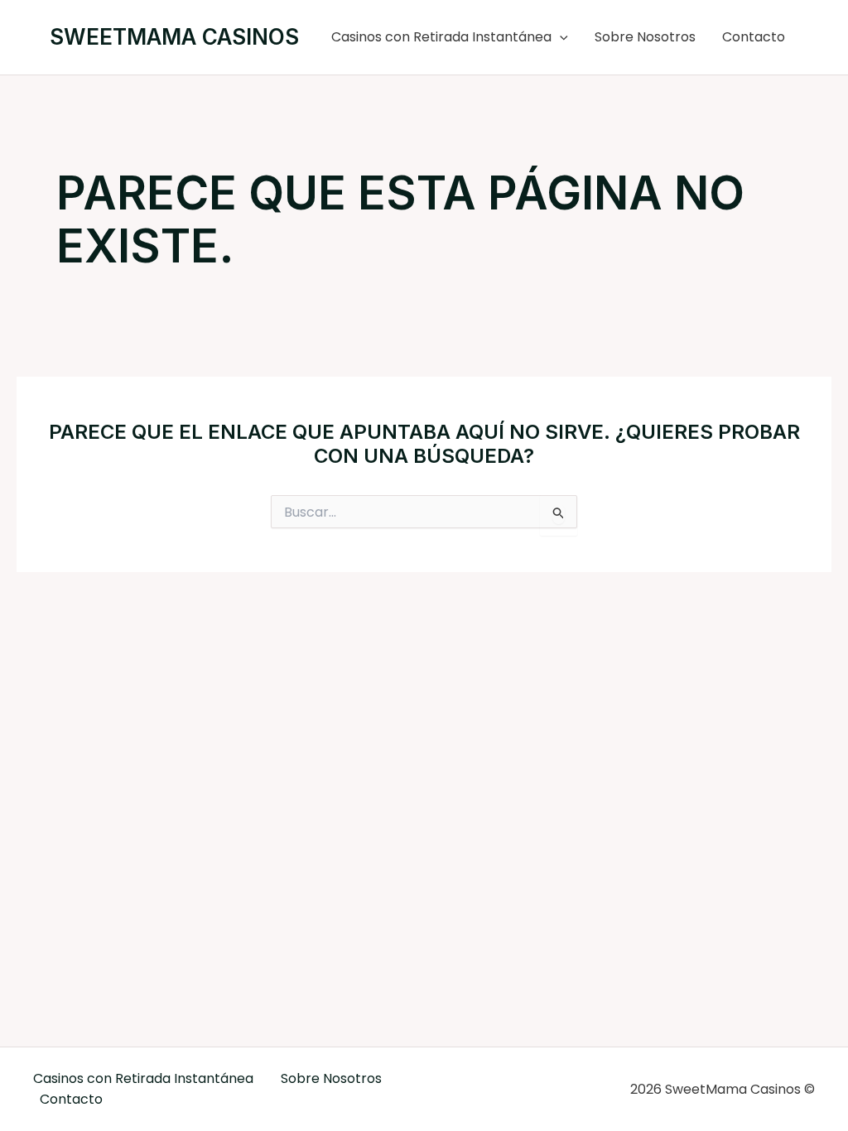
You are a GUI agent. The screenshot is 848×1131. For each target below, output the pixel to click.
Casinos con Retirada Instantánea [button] (441, 36)
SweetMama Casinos (174, 37)
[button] (560, 37)
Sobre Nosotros (645, 36)
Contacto (753, 36)
